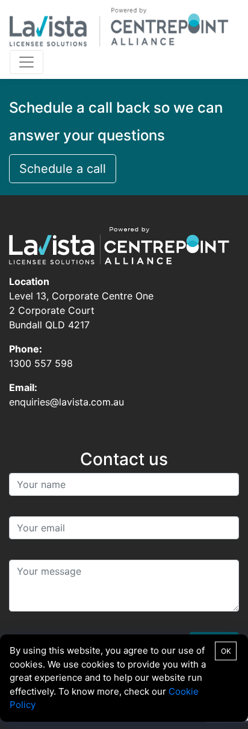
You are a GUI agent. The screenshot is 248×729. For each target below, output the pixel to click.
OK (226, 650)
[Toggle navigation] (26, 62)
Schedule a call (62, 168)
